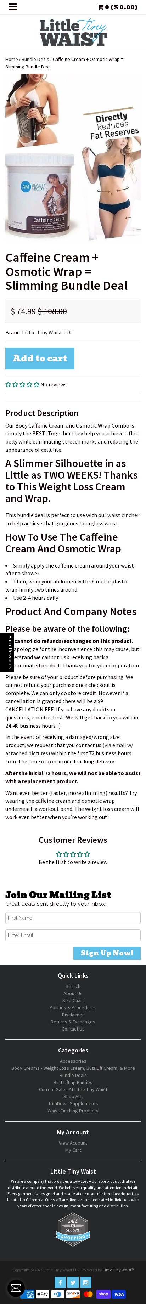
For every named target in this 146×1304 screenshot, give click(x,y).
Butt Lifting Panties (73, 1082)
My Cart (73, 1150)
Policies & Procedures (73, 1007)
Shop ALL (73, 1096)
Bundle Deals (35, 59)
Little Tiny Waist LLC (47, 332)
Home (11, 59)
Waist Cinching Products (73, 1110)
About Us (73, 993)
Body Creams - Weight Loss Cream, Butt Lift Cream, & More (73, 1068)
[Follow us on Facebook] (60, 1282)
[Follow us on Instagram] (85, 1282)
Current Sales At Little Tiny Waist (73, 1089)
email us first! (48, 717)
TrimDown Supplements (73, 1103)
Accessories (73, 1061)
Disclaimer (73, 1014)
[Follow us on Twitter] (73, 1282)
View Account (73, 1143)
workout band (55, 808)
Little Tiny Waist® (118, 1269)
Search (73, 986)
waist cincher (123, 515)
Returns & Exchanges (73, 1021)
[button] (22, 384)
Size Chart (73, 1000)
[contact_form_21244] (16, 1288)
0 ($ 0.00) (120, 7)
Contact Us (73, 1029)
